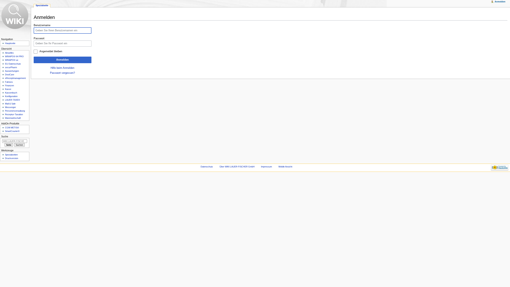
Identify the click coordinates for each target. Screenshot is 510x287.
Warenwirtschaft (13, 118)
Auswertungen (12, 71)
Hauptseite (10, 43)
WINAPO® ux (11, 60)
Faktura (9, 82)
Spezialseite (42, 5)
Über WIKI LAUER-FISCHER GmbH (237, 166)
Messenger (10, 107)
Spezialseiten (11, 154)
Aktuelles (9, 53)
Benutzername (42, 25)
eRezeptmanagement (15, 78)
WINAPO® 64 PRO (14, 56)
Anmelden (62, 59)
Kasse (8, 89)
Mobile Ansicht (285, 166)
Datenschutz (207, 166)
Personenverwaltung (15, 111)
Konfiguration (11, 96)
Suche (4, 136)
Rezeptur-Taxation (14, 114)
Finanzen (9, 85)
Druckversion (11, 158)
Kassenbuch (11, 92)
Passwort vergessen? (62, 73)
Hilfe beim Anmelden (62, 68)
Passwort (39, 38)
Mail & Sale (10, 103)
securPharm (11, 67)
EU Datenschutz (13, 64)
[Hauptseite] (15, 15)
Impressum (266, 166)
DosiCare (9, 74)
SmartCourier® (12, 131)
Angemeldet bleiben (50, 51)
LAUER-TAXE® (12, 100)
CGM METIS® (12, 127)
